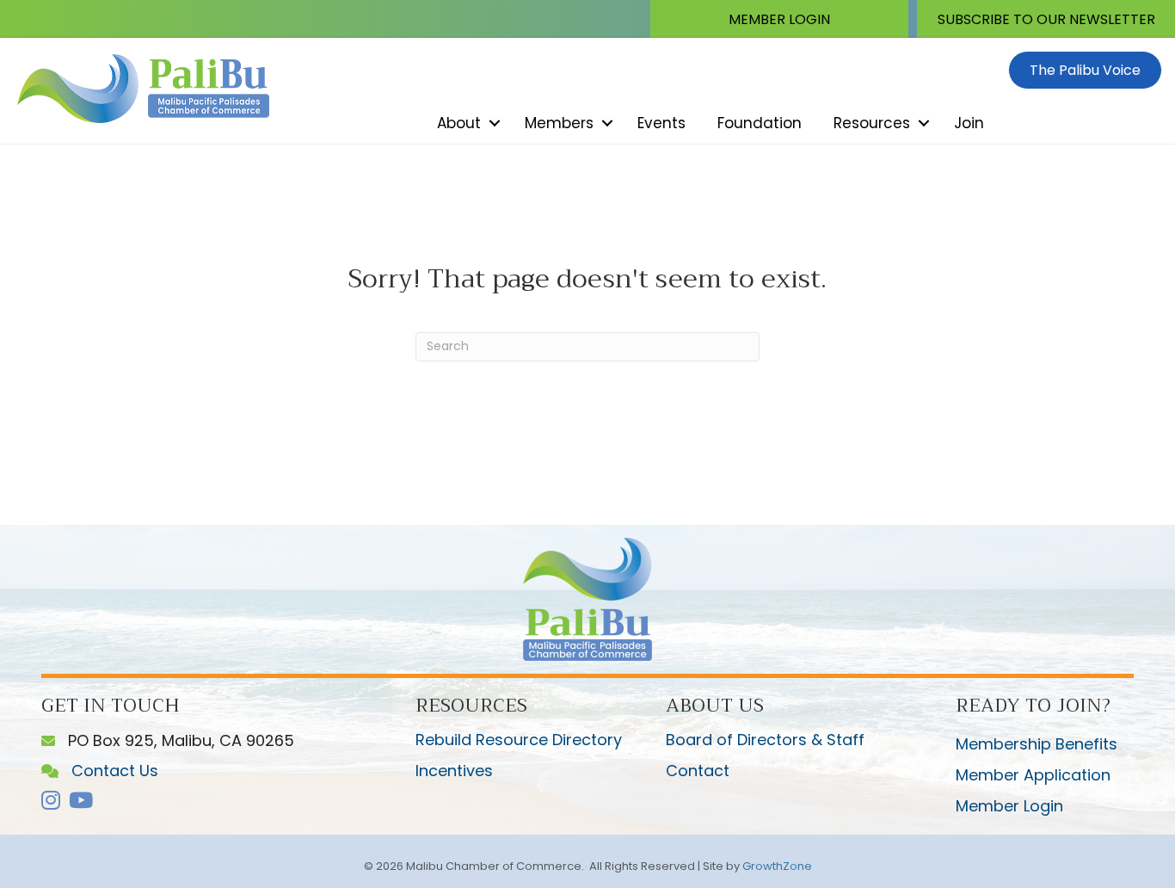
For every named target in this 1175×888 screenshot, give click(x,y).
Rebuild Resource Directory (518, 739)
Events (661, 123)
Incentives (454, 770)
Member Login (1009, 806)
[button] (779, 19)
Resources (872, 123)
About (459, 123)
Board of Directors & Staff (765, 739)
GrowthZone (777, 866)
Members (559, 123)
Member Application (1033, 775)
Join (969, 123)
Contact (697, 770)
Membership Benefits (1036, 744)
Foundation (759, 123)
